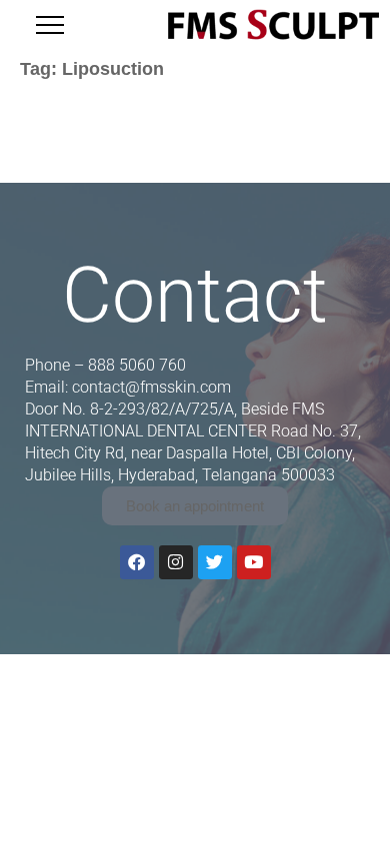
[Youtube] (254, 562)
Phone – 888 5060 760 (105, 365)
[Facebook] (137, 562)
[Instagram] (176, 562)
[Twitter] (215, 562)
